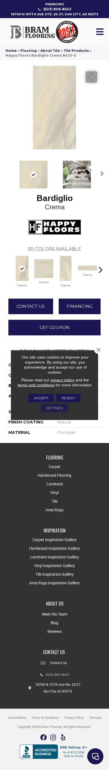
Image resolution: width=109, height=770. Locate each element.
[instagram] (53, 737)
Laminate (54, 484)
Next (100, 172)
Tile (55, 501)
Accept (41, 398)
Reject (68, 398)
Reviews (55, 631)
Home (11, 51)
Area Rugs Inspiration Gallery (54, 583)
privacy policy (62, 380)
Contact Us (30, 306)
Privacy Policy (74, 718)
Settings (54, 408)
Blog (54, 623)
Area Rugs (54, 510)
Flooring (28, 51)
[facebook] (43, 737)
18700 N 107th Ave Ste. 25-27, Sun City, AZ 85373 (54, 14)
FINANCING (54, 4)
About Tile (50, 51)
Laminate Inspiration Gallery (54, 557)
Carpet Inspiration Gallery (54, 539)
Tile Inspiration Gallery (54, 574)
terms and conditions (36, 385)
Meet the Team (54, 614)
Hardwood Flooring (54, 475)
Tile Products (76, 51)
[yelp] (63, 737)
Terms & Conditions (45, 718)
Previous (8, 172)
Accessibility (17, 718)
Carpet (54, 466)
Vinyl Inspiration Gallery (54, 565)
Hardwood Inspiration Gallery (54, 548)
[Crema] (22, 268)
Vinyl (54, 492)
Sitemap (95, 718)
